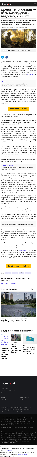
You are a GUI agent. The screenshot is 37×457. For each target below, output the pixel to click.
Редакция (27, 418)
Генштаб (28, 273)
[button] (32, 289)
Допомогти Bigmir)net (18, 109)
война (21, 273)
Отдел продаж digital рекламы (23, 427)
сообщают (31, 74)
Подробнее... (10, 450)
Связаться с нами (6, 419)
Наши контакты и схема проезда (11, 418)
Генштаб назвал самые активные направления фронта (16, 347)
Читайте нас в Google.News (19, 266)
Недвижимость (24, 397)
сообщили (22, 250)
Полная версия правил (8, 443)
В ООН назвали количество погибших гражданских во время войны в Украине (15, 85)
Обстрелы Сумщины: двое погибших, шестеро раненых (5, 353)
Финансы (22, 400)
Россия (8, 273)
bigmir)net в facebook (8, 283)
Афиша (3, 397)
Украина (15, 273)
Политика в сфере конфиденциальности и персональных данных (15, 424)
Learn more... (22, 454)
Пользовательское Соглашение (24, 421)
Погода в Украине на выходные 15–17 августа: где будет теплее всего (15, 320)
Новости (4, 400)
